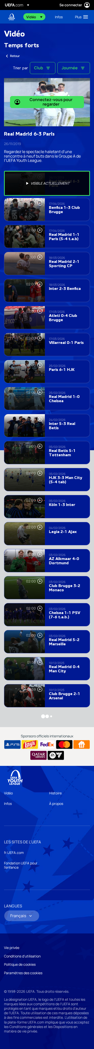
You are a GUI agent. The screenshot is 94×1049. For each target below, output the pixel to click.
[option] (47, 183)
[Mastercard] (64, 744)
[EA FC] (56, 755)
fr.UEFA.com (14, 852)
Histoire (55, 793)
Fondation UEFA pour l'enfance (20, 865)
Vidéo (8, 793)
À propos (56, 803)
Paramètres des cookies (23, 972)
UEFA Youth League (11, 17)
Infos (8, 803)
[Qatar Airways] (38, 755)
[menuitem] (36, 17)
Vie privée (11, 947)
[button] (34, 17)
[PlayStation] (12, 744)
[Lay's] (30, 744)
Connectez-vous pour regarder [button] (51, 102)
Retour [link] (15, 56)
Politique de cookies (20, 964)
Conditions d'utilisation (22, 956)
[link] (59, 17)
